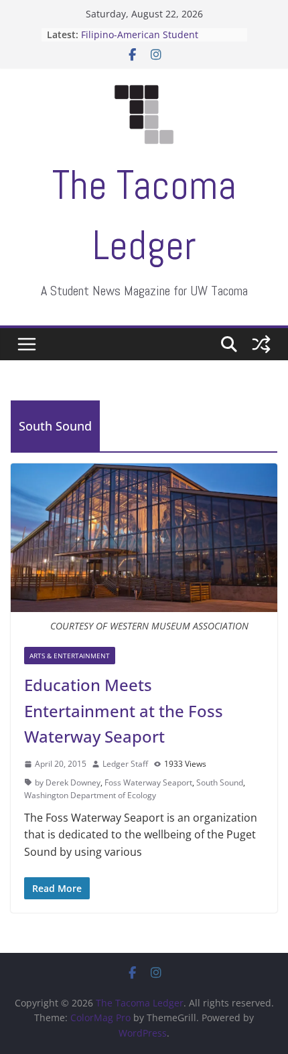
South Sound (219, 782)
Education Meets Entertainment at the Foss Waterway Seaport (123, 710)
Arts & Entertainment (69, 655)
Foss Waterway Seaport (148, 782)
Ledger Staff (125, 763)
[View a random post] (261, 344)
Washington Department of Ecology (90, 795)
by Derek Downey (67, 782)
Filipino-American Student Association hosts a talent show (152, 41)
